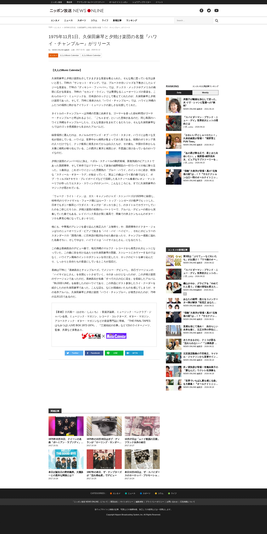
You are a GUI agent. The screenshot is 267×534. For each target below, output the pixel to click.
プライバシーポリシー (155, 502)
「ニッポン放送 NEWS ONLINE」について (90, 502)
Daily (179, 93)
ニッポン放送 (56, 2)
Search (216, 20)
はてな (134, 353)
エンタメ (55, 20)
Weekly (205, 93)
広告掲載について (187, 502)
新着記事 (117, 20)
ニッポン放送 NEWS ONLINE (82, 10)
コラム (94, 20)
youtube (216, 10)
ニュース (68, 20)
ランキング (131, 20)
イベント (159, 2)
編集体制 (139, 502)
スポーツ (81, 20)
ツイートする (74, 353)
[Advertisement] (192, 54)
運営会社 (114, 502)
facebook (201, 10)
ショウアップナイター (141, 2)
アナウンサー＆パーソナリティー (91, 2)
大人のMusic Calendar (69, 55)
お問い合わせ (172, 502)
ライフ (105, 20)
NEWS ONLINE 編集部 (60, 50)
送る (114, 353)
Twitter (209, 10)
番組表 (69, 2)
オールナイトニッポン (118, 2)
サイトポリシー (126, 502)
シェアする (94, 353)
